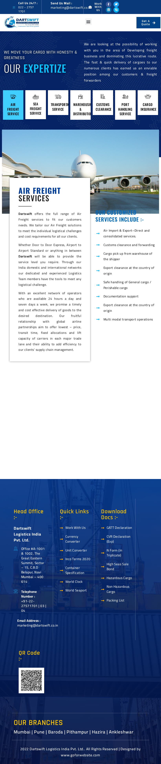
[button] (88, 22)
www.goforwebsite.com (80, 755)
